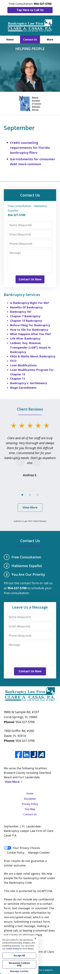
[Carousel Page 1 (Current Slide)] (22, 495)
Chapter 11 (17, 378)
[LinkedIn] (26, 754)
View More (30, 507)
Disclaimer (30, 798)
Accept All (19, 955)
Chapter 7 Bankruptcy (25, 316)
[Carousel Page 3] (38, 495)
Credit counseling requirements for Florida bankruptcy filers (30, 148)
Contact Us (30, 39)
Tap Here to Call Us (30, 10)
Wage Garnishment (23, 387)
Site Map (30, 809)
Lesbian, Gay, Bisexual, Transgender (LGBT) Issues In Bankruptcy (30, 347)
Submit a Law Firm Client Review (30, 521)
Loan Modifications (23, 365)
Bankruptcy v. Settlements (28, 383)
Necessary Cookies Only (19, 964)
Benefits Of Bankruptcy (26, 307)
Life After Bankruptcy (25, 338)
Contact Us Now (30, 279)
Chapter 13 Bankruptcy (26, 320)
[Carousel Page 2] (30, 495)
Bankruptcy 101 (20, 312)
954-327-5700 (25, 722)
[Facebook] (18, 754)
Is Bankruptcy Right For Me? (29, 303)
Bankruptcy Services (22, 294)
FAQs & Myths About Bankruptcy (32, 356)
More (50, 39)
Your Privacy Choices (26, 848)
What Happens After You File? (30, 334)
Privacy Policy (30, 804)
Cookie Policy (15, 852)
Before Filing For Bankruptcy (30, 325)
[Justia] (33, 754)
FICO (13, 361)
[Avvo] (41, 754)
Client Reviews (30, 409)
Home (10, 39)
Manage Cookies (39, 852)
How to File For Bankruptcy (29, 329)
